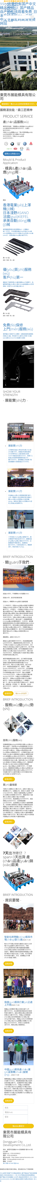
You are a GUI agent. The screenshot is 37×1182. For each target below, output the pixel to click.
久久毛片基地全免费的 (17, 1179)
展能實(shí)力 (11, 7)
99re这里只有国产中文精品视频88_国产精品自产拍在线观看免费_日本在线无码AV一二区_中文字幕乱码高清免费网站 (18, 1174)
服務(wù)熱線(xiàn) (12, 154)
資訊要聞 (9, 11)
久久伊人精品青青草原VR (21, 1177)
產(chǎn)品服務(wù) (13, 5)
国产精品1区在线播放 (6, 1177)
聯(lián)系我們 (21, 693)
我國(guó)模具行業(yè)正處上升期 (18, 1003)
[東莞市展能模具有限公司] (18, 1)
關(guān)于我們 (12, 9)
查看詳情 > (9, 779)
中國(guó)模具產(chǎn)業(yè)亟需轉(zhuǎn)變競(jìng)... (17, 1072)
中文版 (5, 21)
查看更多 (8, 693)
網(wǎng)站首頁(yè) (13, 3)
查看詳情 (8, 964)
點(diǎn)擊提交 (18, 1126)
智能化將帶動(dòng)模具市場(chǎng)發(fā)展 (18, 938)
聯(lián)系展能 (11, 13)
